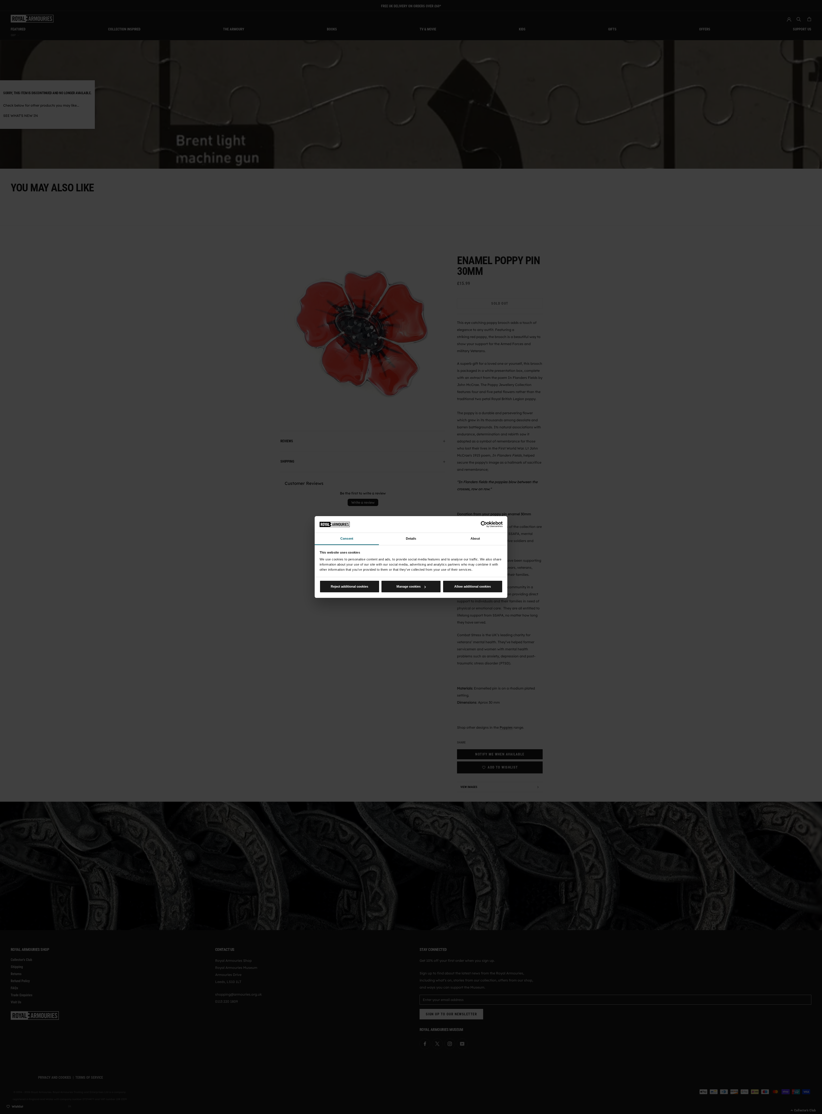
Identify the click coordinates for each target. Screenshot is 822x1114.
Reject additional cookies (349, 586)
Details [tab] (411, 538)
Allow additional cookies (472, 586)
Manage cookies (408, 586)
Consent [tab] (346, 538)
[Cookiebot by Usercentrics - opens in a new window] (484, 524)
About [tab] (475, 538)
